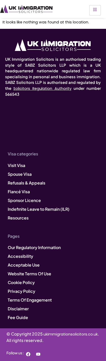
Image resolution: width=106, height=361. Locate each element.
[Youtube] (38, 354)
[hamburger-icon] (95, 10)
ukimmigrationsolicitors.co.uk (70, 334)
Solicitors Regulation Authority (42, 88)
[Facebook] (28, 354)
